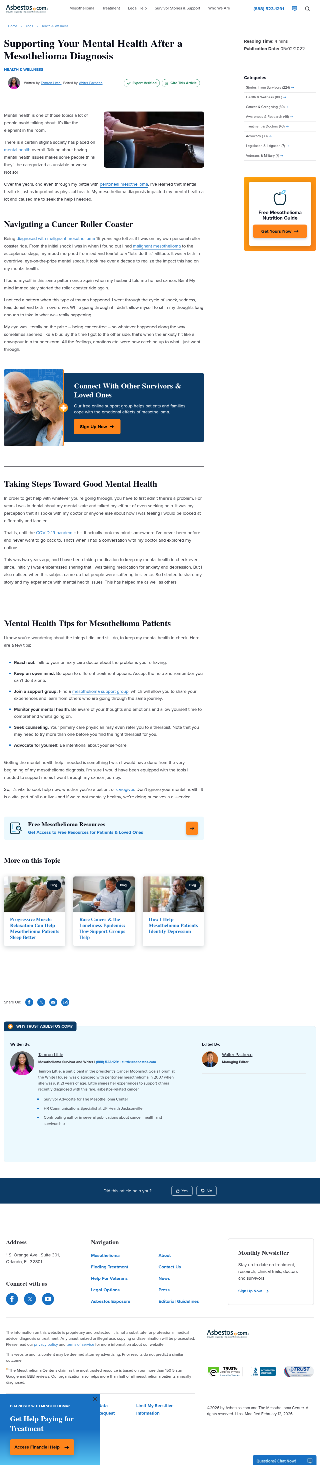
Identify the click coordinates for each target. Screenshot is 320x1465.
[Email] (53, 1002)
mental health (17, 149)
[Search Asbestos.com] (307, 8)
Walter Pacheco (90, 83)
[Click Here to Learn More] (192, 828)
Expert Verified (144, 83)
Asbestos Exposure (110, 1301)
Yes (185, 1191)
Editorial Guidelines (178, 1301)
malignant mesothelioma (157, 246)
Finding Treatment (109, 1267)
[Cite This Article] (65, 1002)
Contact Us (169, 1267)
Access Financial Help (37, 1447)
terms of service (80, 1344)
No (209, 1191)
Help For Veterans (109, 1278)
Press (164, 1290)
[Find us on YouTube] (48, 1299)
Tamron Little (51, 83)
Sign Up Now (93, 426)
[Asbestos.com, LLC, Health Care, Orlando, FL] (263, 1371)
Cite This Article (183, 83)
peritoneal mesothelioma (124, 184)
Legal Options (105, 1290)
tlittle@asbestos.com (139, 1062)
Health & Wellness (24, 69)
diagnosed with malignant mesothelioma (55, 238)
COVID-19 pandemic (56, 532)
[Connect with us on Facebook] (12, 1299)
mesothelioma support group (100, 691)
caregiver (125, 789)
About (164, 1255)
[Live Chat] (294, 8)
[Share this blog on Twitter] (41, 1002)
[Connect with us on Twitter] (30, 1299)
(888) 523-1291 (108, 1062)
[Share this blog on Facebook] (29, 1002)
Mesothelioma (105, 1255)
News (164, 1278)
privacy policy (46, 1344)
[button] (82, 8)
